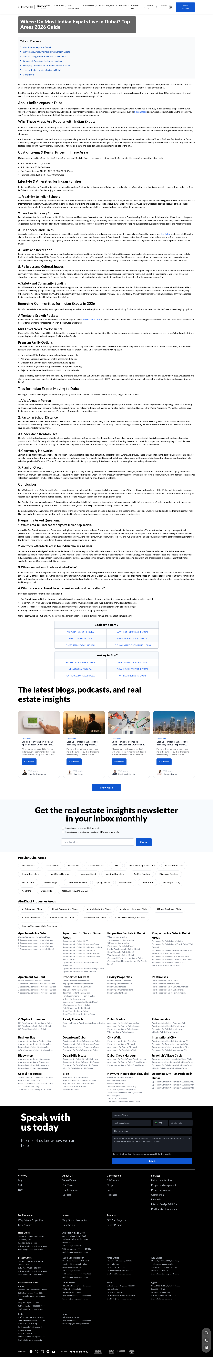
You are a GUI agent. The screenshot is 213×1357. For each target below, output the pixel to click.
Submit (152, 1161)
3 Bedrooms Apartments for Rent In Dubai (37, 989)
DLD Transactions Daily (28, 1086)
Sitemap (122, 1351)
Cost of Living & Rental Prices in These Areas (45, 56)
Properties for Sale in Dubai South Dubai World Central (173, 945)
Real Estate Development (165, 1209)
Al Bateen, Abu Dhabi (32, 909)
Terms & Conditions (98, 1352)
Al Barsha (26, 890)
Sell (56, 5)
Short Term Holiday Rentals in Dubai (79, 1014)
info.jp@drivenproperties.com (78, 1324)
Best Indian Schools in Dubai (75, 1077)
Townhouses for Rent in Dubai (76, 993)
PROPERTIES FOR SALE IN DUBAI (80, 662)
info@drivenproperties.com (33, 1249)
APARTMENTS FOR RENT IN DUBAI (132, 632)
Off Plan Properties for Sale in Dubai (34, 1026)
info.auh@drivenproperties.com (168, 1274)
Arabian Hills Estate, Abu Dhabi (130, 917)
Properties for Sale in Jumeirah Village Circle (172, 950)
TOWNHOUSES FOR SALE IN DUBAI (132, 669)
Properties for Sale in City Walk (121, 1044)
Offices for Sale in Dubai (118, 943)
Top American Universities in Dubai (78, 1083)
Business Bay (125, 882)
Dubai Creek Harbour (59, 874)
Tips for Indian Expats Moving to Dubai (42, 70)
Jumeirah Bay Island (114, 874)
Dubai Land (73, 865)
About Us (150, 7)
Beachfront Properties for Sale (166, 953)
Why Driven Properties (30, 1220)
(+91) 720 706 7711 (28, 1333)
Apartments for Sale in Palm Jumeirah (79, 971)
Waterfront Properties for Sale (166, 965)
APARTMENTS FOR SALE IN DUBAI (133, 662)
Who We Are (69, 1180)
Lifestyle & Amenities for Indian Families (42, 61)
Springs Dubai (103, 882)
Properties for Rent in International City (170, 1044)
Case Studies (25, 1224)
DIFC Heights (113, 1095)
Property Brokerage (162, 1189)
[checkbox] (63, 828)
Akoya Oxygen (51, 882)
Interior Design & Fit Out (164, 1204)
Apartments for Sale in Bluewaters (33, 1062)
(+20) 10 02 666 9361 (162, 1292)
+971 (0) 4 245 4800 (29, 1243)
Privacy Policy (111, 1352)
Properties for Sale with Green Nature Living (172, 959)
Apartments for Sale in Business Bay (34, 1041)
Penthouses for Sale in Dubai (120, 946)
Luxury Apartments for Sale (119, 983)
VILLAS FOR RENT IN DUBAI (80, 638)
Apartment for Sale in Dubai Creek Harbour (126, 1059)
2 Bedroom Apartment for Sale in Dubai (35, 943)
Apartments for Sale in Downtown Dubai (81, 944)
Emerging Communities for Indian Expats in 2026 (46, 65)
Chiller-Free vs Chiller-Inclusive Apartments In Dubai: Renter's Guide (37, 743)
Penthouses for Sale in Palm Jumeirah (169, 993)
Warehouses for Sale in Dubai (120, 955)
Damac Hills (46, 890)
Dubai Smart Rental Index (74, 1086)
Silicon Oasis (140, 111)
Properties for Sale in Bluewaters (33, 1068)
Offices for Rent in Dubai (74, 999)
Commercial (88, 5)
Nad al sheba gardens (117, 1080)
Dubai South (147, 882)
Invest (102, 5)
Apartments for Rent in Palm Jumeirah (169, 1026)
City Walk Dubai (96, 865)
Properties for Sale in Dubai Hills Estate (80, 1065)
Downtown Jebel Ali (77, 882)
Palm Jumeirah (52, 865)
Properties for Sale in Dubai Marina (167, 941)
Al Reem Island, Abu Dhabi (61, 917)
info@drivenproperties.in (32, 1340)
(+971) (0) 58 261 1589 (30, 1303)
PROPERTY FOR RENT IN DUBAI (80, 632)
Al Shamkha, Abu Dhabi (95, 917)
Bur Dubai (165, 234)
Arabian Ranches (142, 874)
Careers (163, 5)
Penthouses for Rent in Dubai (76, 980)
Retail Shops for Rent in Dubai (76, 1008)
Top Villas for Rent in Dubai (75, 989)
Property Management (163, 1185)
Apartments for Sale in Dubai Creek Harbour (82, 947)
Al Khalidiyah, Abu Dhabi (99, 909)
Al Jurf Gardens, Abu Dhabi (65, 909)
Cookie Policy (131, 1352)
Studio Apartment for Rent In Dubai (34, 980)
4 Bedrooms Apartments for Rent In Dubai (37, 993)
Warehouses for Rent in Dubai (76, 1005)
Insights (111, 1189)
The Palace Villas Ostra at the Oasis (123, 1101)
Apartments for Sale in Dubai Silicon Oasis (82, 953)
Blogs (110, 1185)
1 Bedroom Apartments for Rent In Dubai (36, 983)
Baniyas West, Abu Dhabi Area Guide (39, 926)
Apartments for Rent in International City (170, 1041)
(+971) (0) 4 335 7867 (118, 1267)
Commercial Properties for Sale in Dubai (125, 958)
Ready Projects (115, 1224)
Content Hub (135, 7)
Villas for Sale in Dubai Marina (120, 1032)
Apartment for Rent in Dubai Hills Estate (81, 1062)
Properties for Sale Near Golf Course (168, 962)
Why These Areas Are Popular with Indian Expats (46, 51)
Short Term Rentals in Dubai (75, 1011)
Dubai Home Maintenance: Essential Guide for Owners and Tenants (128, 743)
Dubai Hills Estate (174, 865)
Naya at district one (116, 1083)
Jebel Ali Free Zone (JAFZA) (75, 890)
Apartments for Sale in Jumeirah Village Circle (83, 968)
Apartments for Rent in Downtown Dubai (81, 1041)
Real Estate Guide (71, 1089)
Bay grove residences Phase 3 (120, 1077)
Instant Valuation (185, 7)
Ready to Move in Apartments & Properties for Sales (84, 1024)
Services (123, 5)
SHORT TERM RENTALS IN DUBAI (80, 645)
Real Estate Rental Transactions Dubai (35, 1083)
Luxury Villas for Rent (117, 993)
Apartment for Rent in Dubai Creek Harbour (127, 1062)
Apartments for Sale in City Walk (122, 1050)
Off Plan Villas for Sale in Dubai (32, 1029)
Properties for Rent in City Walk (77, 986)
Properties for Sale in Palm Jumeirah (168, 1029)
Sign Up (143, 842)
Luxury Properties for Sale (119, 980)
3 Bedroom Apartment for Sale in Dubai (35, 946)
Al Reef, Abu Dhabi (31, 917)
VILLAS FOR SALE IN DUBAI (80, 669)
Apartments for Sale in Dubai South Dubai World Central (81, 958)
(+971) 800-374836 (39, 1246)
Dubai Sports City (171, 882)
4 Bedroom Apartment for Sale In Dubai (36, 949)
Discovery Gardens (168, 874)
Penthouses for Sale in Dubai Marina (168, 989)
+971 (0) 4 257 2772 (73, 1271)
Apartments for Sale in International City (170, 1047)
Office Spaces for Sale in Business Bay (35, 1050)
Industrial (156, 1199)
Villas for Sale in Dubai (117, 937)
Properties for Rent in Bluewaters (33, 1065)
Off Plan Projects (116, 1220)
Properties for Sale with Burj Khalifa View (170, 956)
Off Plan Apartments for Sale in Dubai (35, 1023)
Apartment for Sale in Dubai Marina (123, 1023)
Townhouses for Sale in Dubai (120, 940)
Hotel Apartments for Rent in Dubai (79, 996)
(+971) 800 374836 (39, 1306)
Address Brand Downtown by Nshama (124, 1092)
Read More (29, 761)
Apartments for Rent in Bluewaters (34, 1059)
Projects (110, 5)
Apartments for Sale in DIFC (75, 941)
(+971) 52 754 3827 (73, 1317)
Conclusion (28, 74)
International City (91, 319)
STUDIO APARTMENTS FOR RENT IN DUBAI (132, 645)
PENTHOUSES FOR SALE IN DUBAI (80, 676)
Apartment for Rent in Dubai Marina (123, 1026)
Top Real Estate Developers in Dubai (34, 1089)
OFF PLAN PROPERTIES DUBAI (132, 676)
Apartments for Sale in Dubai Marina (79, 950)
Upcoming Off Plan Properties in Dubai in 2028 (173, 1087)
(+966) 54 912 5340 (73, 1292)
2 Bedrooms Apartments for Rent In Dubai (37, 986)
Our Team (67, 1185)
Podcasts (112, 1194)
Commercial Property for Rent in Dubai (80, 1002)
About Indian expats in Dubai (37, 47)
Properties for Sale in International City (169, 1050)
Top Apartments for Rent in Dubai (78, 983)
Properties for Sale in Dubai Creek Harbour (126, 1065)
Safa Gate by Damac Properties (121, 1089)
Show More (106, 787)
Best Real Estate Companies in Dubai (79, 1080)
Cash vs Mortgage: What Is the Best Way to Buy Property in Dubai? (82, 743)
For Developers (73, 7)
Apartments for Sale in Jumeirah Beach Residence (80, 964)
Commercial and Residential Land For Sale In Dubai (127, 962)
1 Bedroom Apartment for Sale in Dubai (35, 940)
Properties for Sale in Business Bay (34, 1047)
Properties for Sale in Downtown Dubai (80, 1050)
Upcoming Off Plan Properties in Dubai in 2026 (173, 1081)
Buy (48, 5)
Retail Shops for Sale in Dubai (120, 952)
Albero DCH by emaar (117, 1098)
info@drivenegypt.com (164, 1299)
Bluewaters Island (30, 874)
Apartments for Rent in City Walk (122, 1047)
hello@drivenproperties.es (121, 1299)
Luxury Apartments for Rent (120, 989)
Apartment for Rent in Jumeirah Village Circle (172, 1062)
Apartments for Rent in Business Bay (35, 1044)
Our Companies (70, 1189)
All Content (113, 1180)
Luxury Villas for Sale (116, 986)
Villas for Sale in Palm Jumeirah (165, 1032)
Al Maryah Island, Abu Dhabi (133, 909)
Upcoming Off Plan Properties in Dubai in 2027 (173, 1084)
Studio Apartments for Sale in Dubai (34, 937)
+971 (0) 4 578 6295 (73, 1246)
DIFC (116, 865)
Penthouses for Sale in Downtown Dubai (170, 986)
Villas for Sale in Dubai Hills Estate (78, 1068)
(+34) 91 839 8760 (117, 1292)
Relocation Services (161, 1180)
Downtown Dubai (87, 874)
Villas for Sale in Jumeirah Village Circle (169, 1068)
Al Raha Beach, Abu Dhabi (169, 909)
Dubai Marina (28, 865)
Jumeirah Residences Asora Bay (121, 1086)
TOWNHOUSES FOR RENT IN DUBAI (132, 638)
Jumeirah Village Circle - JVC (142, 865)
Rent (61, 5)
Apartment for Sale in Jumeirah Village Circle (172, 1059)
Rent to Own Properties (29, 1080)
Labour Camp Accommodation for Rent (35, 1077)
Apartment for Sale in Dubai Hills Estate (80, 1059)
